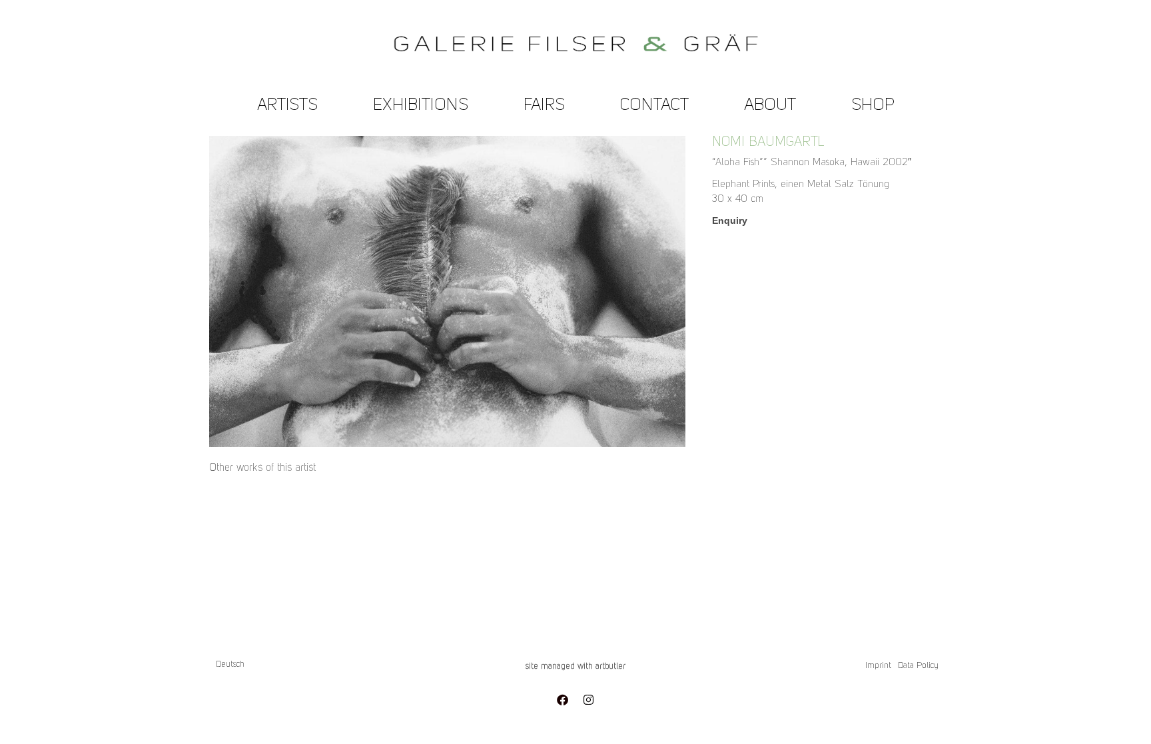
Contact (654, 105)
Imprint (878, 665)
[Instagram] (588, 699)
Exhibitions (420, 105)
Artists (287, 105)
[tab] (262, 468)
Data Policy (918, 665)
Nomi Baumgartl (768, 142)
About (770, 105)
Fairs (544, 105)
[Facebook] (562, 699)
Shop (873, 105)
